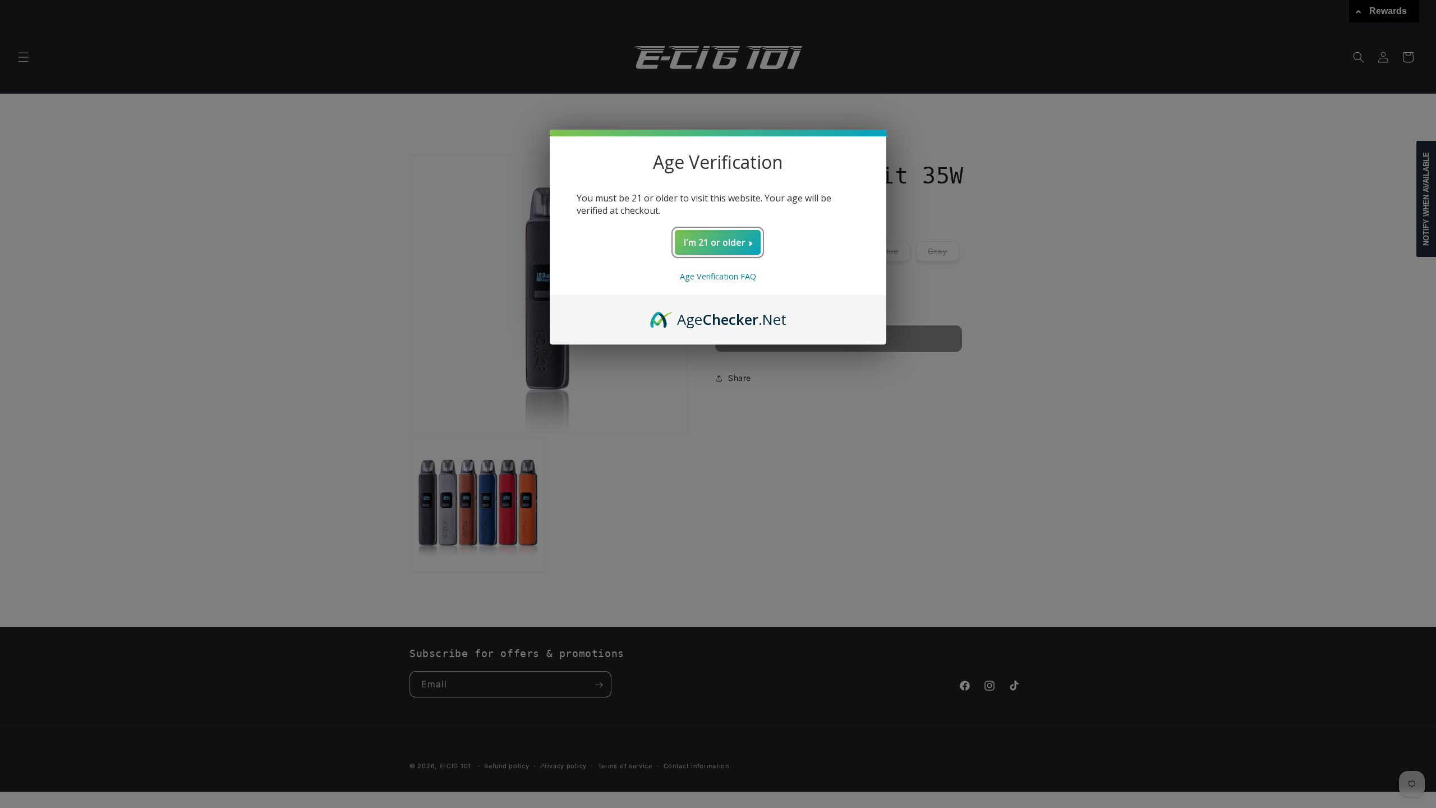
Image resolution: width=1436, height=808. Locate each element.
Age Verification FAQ (718, 276)
